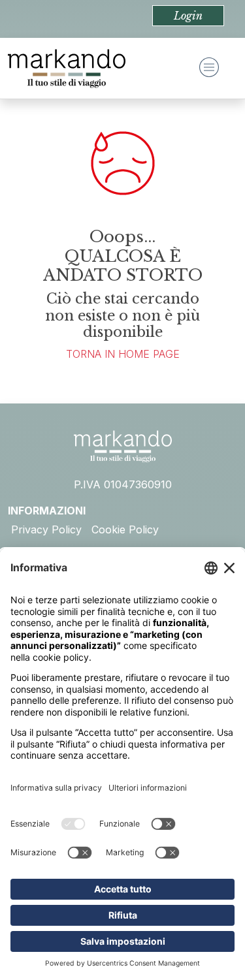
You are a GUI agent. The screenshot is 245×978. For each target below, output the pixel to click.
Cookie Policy (125, 529)
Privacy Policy (46, 529)
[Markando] (66, 68)
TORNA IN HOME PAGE (123, 353)
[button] (188, 15)
